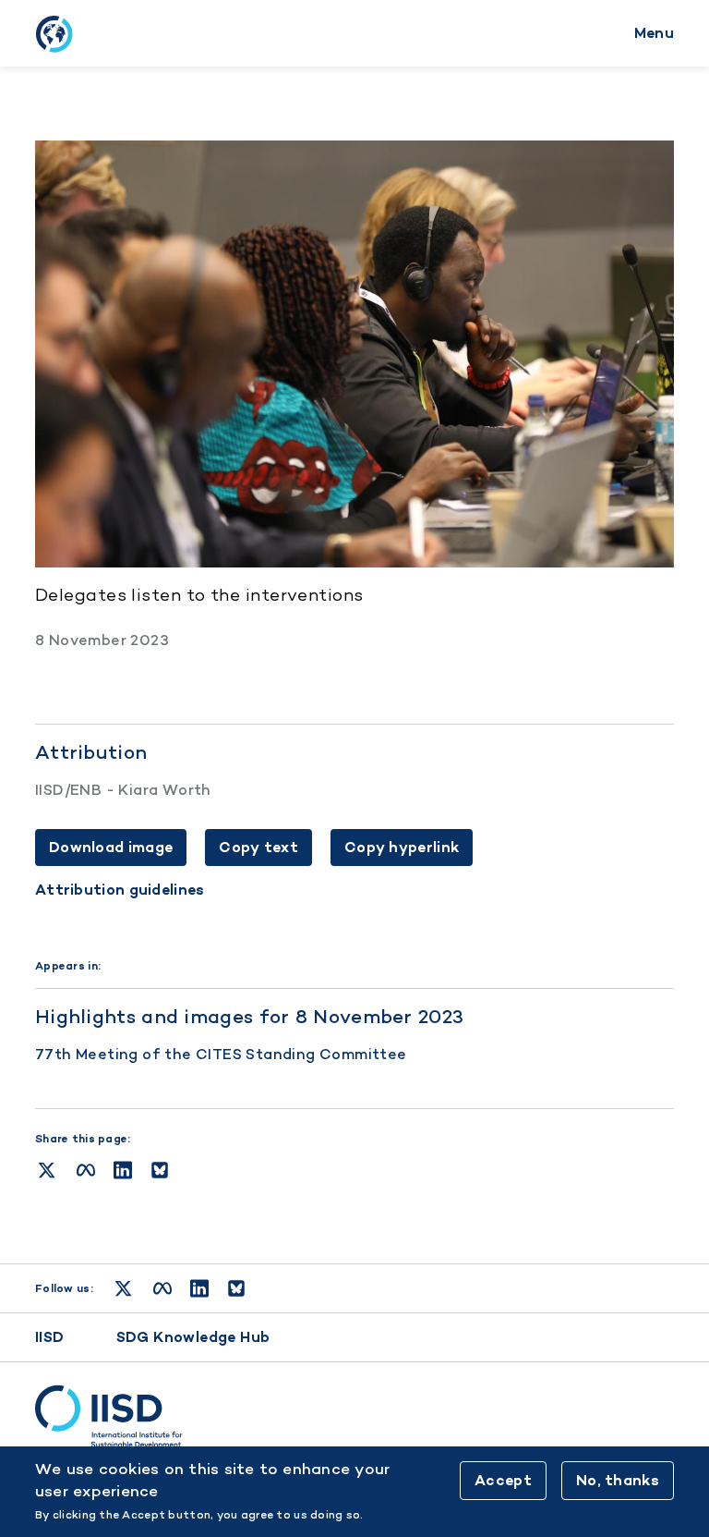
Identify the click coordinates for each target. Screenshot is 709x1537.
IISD (50, 1337)
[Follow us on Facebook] (162, 1288)
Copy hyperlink (401, 847)
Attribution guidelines (120, 890)
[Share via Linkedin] (123, 1170)
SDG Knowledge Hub (193, 1337)
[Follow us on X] (123, 1288)
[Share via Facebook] (86, 1170)
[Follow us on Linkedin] (199, 1288)
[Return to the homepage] (53, 33)
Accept (503, 1480)
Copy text (258, 847)
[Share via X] (46, 1170)
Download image (111, 847)
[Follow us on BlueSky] (236, 1288)
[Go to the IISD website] (354, 1417)
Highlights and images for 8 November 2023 (249, 1016)
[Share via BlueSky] (159, 1170)
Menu (654, 33)
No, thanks (617, 1480)
